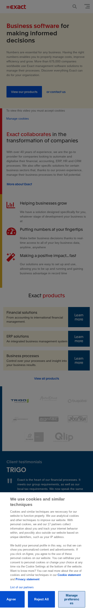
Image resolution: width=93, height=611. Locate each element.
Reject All (41, 599)
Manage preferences (71, 599)
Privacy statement (27, 579)
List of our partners (22, 587)
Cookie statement (69, 575)
